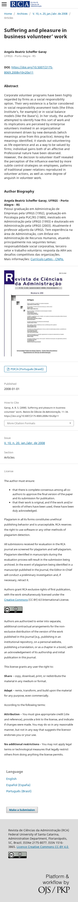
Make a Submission (22, 810)
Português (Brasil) (18, 791)
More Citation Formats (21, 423)
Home (8, 13)
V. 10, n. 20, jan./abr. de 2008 (50, 13)
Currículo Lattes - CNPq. (47, 259)
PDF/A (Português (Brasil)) (27, 369)
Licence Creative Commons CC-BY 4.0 (43, 847)
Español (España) (18, 785)
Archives (22, 13)
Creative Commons (16, 600)
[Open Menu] (4, 4)
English (11, 779)
